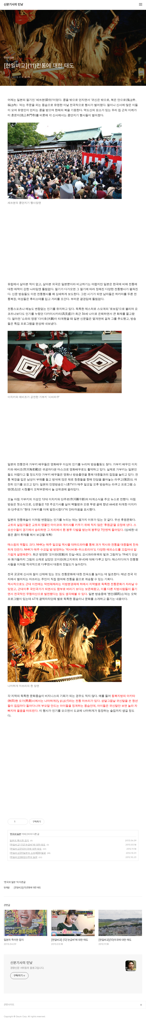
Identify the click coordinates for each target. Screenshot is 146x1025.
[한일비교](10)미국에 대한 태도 (26, 848)
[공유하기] (19, 822)
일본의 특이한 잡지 (19, 840)
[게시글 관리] (23, 822)
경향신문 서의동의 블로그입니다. (27, 967)
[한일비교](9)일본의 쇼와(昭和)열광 (28, 853)
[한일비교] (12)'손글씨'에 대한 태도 (27, 844)
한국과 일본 (15, 834)
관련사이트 (9, 1004)
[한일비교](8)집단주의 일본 (23, 857)
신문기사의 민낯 (13, 4)
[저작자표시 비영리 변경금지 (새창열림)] (49, 821)
